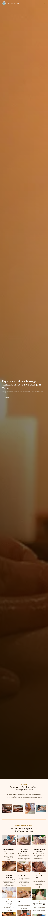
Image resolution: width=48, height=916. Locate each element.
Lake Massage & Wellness (13, 3)
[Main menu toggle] (44, 3)
